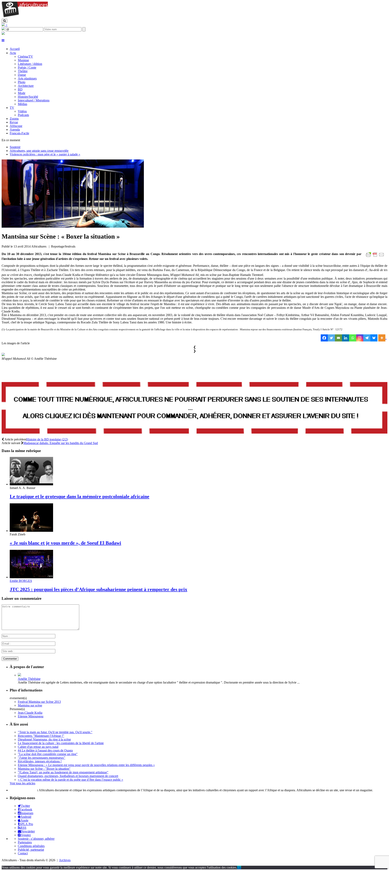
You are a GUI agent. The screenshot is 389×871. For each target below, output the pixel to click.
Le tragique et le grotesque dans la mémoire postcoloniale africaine (79, 496)
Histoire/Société (28, 96)
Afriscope (16, 126)
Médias (22, 104)
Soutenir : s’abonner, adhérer (36, 838)
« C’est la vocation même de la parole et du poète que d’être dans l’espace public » (70, 779)
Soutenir (15, 147)
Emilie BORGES (21, 580)
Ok (239, 867)
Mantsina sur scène (30, 705)
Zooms (14, 118)
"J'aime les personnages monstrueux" (41, 757)
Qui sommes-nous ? (23, 790)
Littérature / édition (30, 64)
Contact (23, 853)
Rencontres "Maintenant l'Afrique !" (41, 735)
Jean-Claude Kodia (30, 712)
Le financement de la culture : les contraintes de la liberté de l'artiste (61, 743)
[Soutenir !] (194, 408)
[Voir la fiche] (19, 675)
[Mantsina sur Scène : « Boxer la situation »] (73, 226)
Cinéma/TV (25, 56)
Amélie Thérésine (29, 678)
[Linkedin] (345, 337)
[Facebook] (324, 337)
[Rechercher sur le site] (4, 21)
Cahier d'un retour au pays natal (38, 746)
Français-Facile (19, 133)
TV (12, 107)
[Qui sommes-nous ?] (3, 33)
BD (20, 89)
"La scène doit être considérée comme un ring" (48, 754)
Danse (22, 74)
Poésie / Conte (27, 67)
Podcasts (23, 115)
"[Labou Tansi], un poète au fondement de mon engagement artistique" (63, 772)
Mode (21, 93)
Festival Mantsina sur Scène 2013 (39, 701)
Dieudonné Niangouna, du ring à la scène (44, 739)
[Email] (338, 337)
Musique (23, 60)
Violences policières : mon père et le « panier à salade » (45, 154)
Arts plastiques (27, 78)
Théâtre (23, 71)
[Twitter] (331, 337)
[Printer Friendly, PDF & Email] (375, 256)
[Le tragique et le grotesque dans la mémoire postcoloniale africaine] (31, 484)
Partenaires (25, 842)
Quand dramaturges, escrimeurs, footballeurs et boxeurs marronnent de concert (68, 776)
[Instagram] (359, 337)
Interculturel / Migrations (33, 100)
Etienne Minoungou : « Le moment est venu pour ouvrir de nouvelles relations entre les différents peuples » (86, 765)
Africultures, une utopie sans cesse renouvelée (39, 150)
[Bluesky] (373, 337)
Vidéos (22, 111)
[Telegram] (366, 337)
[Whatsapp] (352, 337)
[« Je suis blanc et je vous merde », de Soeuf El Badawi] (31, 530)
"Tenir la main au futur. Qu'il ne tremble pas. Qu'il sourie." (55, 732)
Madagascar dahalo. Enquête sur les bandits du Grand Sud (60, 443)
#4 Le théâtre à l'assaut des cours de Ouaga (45, 750)
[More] (382, 337)
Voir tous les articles (22, 783)
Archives (65, 860)
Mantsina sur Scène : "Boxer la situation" (44, 768)
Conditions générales (31, 846)
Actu (13, 53)
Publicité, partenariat (31, 849)
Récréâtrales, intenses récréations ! (40, 761)
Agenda (15, 129)
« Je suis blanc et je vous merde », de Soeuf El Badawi (65, 543)
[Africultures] (25, 16)
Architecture (26, 85)
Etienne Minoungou (30, 716)
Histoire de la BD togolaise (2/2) (47, 439)
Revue (14, 122)
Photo (21, 82)
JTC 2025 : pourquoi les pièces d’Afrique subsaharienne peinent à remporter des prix (98, 589)
